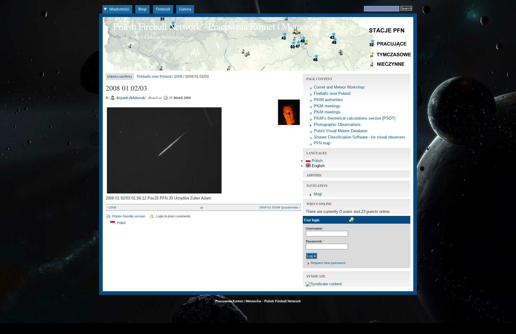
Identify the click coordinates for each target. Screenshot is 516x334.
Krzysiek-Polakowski (130, 97)
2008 (178, 76)
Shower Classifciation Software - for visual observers (359, 137)
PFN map (322, 143)
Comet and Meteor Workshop (339, 87)
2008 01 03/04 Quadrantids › (279, 207)
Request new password (328, 263)
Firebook (163, 9)
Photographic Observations (337, 124)
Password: (315, 241)
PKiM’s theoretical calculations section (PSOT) (354, 118)
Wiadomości (119, 9)
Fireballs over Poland (154, 76)
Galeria (185, 9)
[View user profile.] (288, 126)
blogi (318, 194)
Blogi (142, 9)
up (201, 207)
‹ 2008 (111, 207)
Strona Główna (119, 77)
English (318, 166)
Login (160, 216)
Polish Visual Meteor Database (340, 131)
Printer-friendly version (128, 216)
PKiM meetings (327, 106)
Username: (315, 228)
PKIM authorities (328, 99)
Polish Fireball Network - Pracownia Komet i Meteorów (216, 26)
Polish (121, 223)
